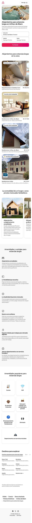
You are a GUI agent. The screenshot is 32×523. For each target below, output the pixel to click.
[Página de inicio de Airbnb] (3, 2)
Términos (18, 515)
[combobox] (15, 35)
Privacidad (12, 515)
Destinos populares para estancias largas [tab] (12, 454)
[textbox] (8, 40)
